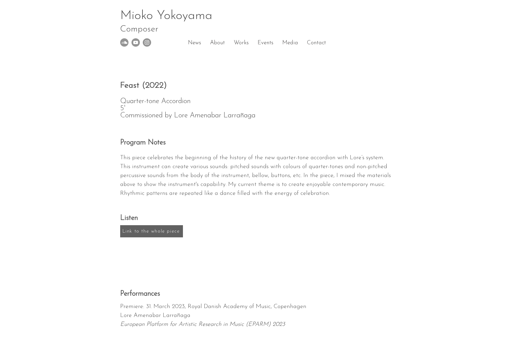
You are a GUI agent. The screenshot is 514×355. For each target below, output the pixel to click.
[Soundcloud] (124, 42)
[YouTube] (135, 42)
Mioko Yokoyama (166, 22)
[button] (241, 43)
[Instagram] (147, 42)
